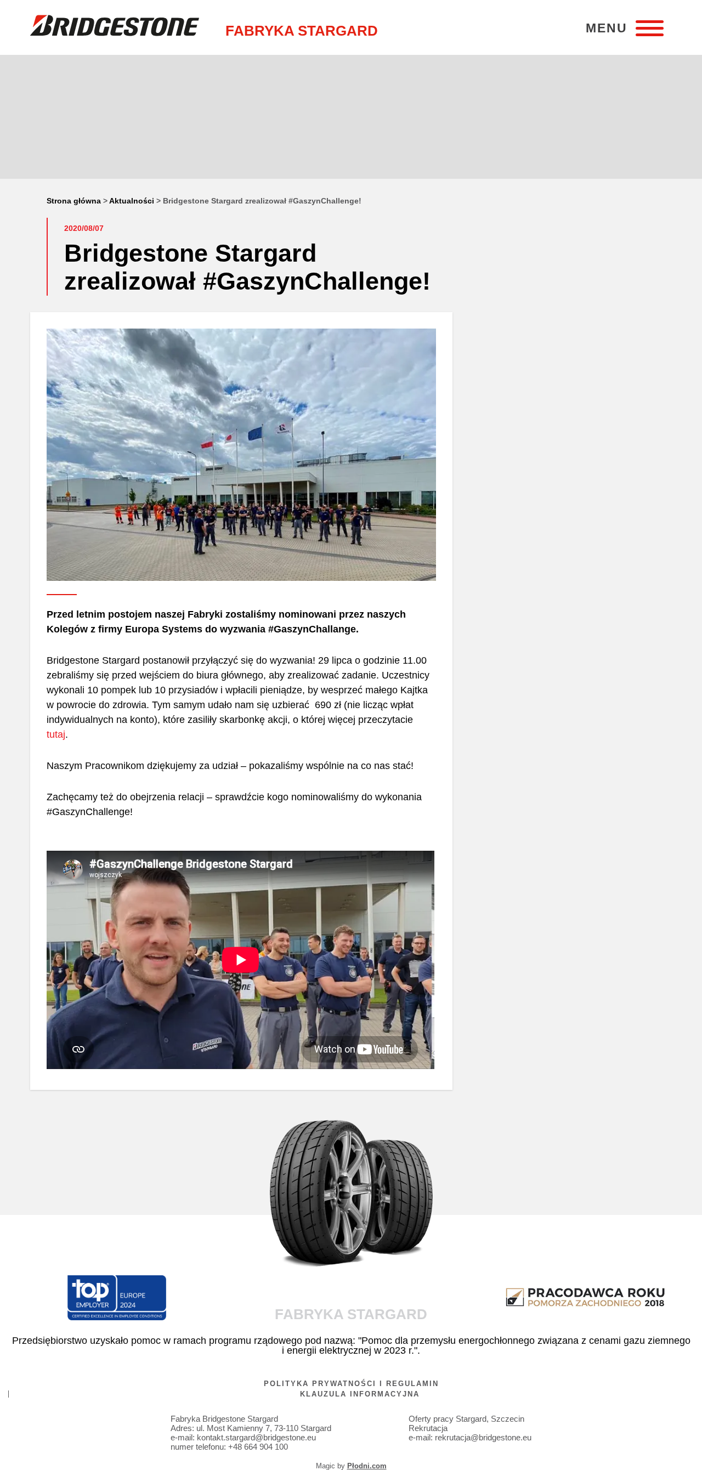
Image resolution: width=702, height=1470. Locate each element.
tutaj (56, 734)
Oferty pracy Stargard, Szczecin (466, 1418)
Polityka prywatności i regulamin (351, 1383)
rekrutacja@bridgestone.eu (483, 1437)
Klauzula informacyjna (360, 1394)
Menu (606, 28)
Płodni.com (367, 1466)
